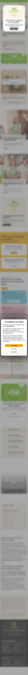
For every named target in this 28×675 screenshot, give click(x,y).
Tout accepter (14, 345)
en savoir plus (10, 326)
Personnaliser (14, 352)
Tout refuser (14, 348)
